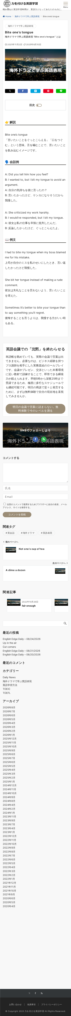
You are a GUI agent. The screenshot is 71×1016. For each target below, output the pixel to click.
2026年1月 (9, 734)
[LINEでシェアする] (61, 91)
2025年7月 (9, 758)
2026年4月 (9, 723)
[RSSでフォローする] (44, 439)
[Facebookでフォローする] (35, 439)
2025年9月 (9, 750)
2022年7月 (9, 855)
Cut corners (9, 646)
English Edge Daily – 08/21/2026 (21, 650)
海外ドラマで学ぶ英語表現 (20, 26)
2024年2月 (9, 808)
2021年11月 (9, 886)
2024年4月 (9, 804)
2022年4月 (9, 867)
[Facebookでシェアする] (23, 91)
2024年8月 (9, 800)
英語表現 (47, 533)
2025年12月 (10, 738)
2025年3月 (9, 773)
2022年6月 (9, 859)
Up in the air (10, 642)
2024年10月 (10, 793)
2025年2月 (9, 777)
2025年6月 (9, 762)
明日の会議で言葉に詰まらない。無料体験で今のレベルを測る (35, 408)
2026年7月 (9, 711)
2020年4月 (9, 906)
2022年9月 (9, 847)
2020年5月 (9, 902)
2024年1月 (9, 812)
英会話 (11, 533)
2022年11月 (9, 839)
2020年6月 (9, 898)
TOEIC (6, 688)
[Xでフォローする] (27, 439)
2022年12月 (10, 836)
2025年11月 (9, 742)
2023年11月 (9, 816)
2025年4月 (9, 769)
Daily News (9, 677)
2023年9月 (9, 820)
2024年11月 (9, 789)
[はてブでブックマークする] (35, 91)
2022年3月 (9, 871)
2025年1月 (9, 781)
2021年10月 (9, 890)
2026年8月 (9, 707)
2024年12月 (10, 785)
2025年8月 (9, 754)
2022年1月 (9, 878)
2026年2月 (9, 730)
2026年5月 (9, 719)
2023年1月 (9, 832)
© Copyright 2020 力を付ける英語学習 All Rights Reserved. (35, 1011)
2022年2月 (9, 875)
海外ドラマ (29, 533)
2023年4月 (9, 828)
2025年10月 (10, 746)
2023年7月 (9, 824)
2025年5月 (9, 765)
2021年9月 (9, 894)
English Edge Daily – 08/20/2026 (21, 654)
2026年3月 (9, 726)
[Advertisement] (35, 940)
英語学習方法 (10, 684)
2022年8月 (9, 851)
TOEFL (7, 692)
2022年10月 (10, 843)
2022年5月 (9, 863)
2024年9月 (9, 797)
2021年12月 (9, 882)
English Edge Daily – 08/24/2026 (21, 638)
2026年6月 (9, 715)
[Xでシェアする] (10, 91)
